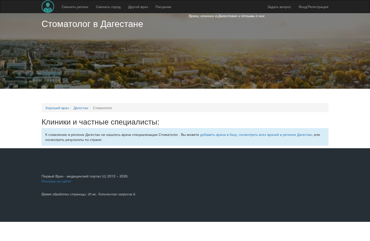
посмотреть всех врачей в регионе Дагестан (275, 134)
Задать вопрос (279, 6)
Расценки (163, 6)
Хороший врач (57, 107)
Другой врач (138, 6)
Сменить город (108, 6)
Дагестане (121, 23)
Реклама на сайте (56, 181)
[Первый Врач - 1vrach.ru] (48, 6)
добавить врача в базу (218, 134)
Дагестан (80, 107)
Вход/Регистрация (313, 6)
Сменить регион (75, 6)
